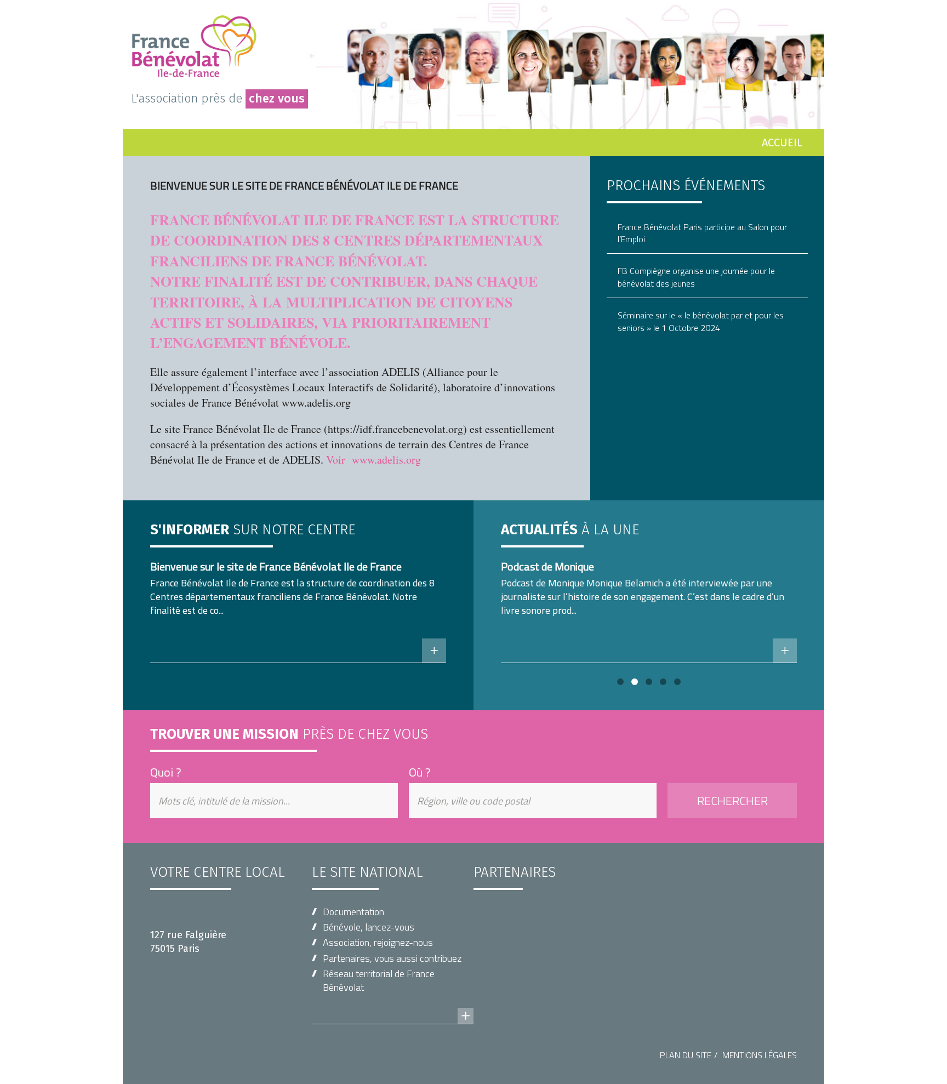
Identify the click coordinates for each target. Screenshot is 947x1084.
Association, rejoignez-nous (378, 942)
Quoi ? (165, 772)
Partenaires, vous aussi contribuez (392, 958)
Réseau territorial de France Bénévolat (379, 980)
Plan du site (685, 1055)
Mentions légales (759, 1055)
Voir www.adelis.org (373, 459)
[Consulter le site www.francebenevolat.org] (393, 1005)
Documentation (353, 911)
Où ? (420, 772)
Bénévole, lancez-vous (368, 927)
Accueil (782, 142)
